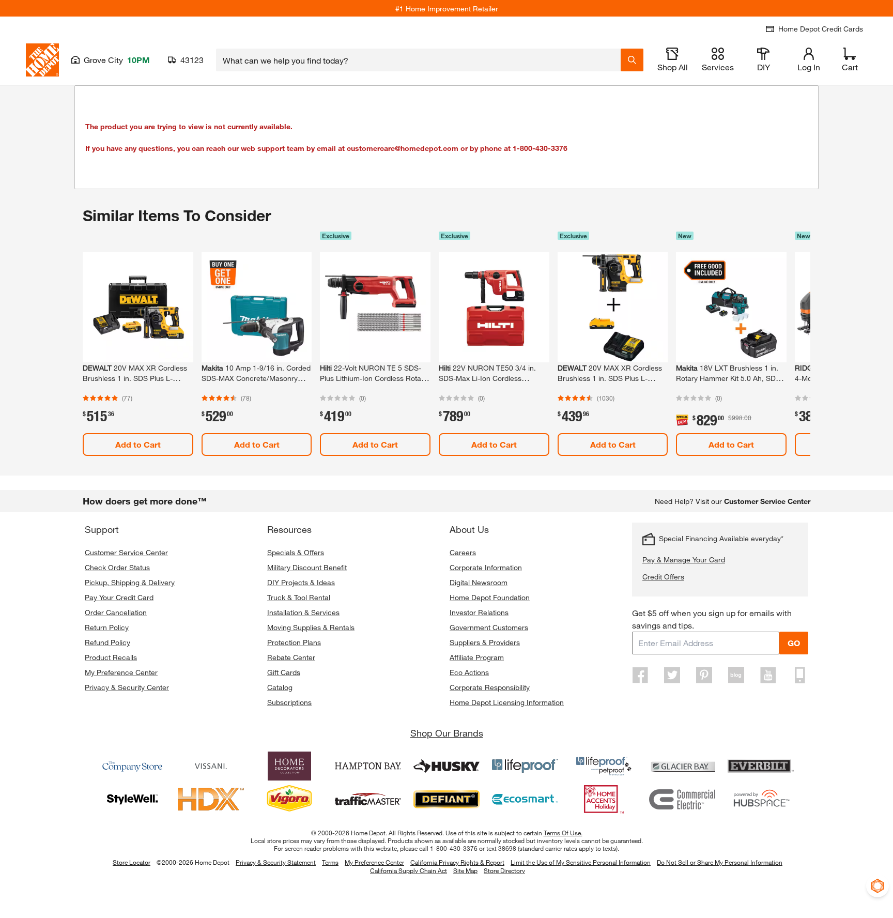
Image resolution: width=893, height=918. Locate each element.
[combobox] (418, 60)
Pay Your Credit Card (119, 597)
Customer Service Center (126, 552)
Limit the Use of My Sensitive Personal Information (581, 862)
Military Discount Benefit (307, 567)
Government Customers (489, 627)
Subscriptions (289, 702)
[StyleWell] (132, 799)
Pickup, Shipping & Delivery (130, 582)
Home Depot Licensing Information (507, 702)
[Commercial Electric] (682, 799)
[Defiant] (446, 799)
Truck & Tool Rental (298, 597)
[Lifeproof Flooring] (525, 766)
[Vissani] (211, 766)
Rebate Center (291, 657)
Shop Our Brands (446, 733)
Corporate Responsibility (490, 687)
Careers (463, 552)
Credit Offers (663, 576)
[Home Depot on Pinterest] (704, 675)
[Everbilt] (761, 766)
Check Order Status (117, 567)
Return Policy (107, 627)
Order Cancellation (116, 612)
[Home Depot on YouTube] (768, 675)
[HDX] (211, 799)
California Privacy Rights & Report (457, 862)
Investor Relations (479, 612)
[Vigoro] (289, 799)
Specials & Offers (295, 552)
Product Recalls (111, 657)
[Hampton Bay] (368, 766)
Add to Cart (138, 444)
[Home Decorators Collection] (289, 766)
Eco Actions (469, 672)
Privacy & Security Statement (276, 862)
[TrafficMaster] (368, 799)
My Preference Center (121, 672)
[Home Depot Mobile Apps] (800, 675)
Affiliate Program (477, 657)
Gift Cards (283, 672)
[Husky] (446, 766)
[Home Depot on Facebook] (640, 675)
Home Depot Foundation (490, 597)
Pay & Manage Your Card (683, 559)
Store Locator (131, 862)
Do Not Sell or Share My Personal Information (719, 862)
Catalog (279, 687)
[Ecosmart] (525, 799)
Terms (330, 862)
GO (794, 643)
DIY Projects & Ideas (301, 582)
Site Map (465, 871)
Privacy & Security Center (127, 687)
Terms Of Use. (563, 833)
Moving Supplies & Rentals (311, 627)
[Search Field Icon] (632, 60)
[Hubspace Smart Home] (761, 799)
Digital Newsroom (478, 582)
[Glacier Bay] (682, 766)
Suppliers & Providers (485, 642)
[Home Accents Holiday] (604, 799)
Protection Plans (294, 642)
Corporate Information (486, 567)
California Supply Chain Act (408, 870)
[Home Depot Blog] (736, 675)
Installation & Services (303, 612)
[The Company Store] (132, 766)
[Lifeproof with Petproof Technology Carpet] (604, 766)
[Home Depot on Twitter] (672, 675)
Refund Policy (107, 642)
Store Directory (504, 871)
